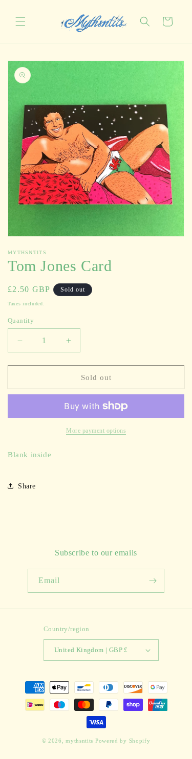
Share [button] (27, 486)
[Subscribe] (152, 581)
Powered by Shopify (123, 741)
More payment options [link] (96, 430)
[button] (20, 21)
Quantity (21, 320)
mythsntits (79, 741)
